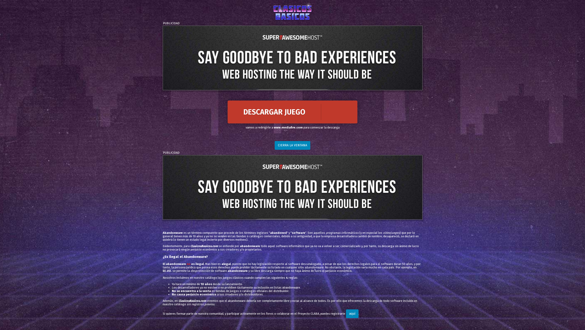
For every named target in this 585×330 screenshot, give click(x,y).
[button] (293, 112)
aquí (352, 314)
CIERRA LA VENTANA (292, 145)
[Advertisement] (292, 58)
